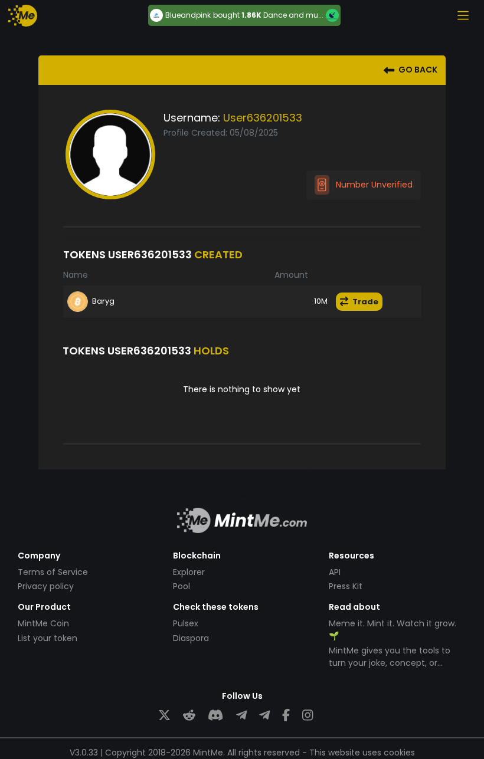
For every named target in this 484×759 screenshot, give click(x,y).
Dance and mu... (293, 15)
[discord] (215, 715)
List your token (47, 638)
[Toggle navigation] (463, 15)
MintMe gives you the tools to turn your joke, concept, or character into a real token (389, 663)
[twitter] (164, 715)
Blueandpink (188, 15)
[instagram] (307, 715)
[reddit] (189, 715)
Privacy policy (46, 586)
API (335, 572)
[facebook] (286, 715)
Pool (181, 586)
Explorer (189, 572)
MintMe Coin (43, 623)
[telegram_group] (241, 715)
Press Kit (345, 586)
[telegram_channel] (264, 715)
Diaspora (191, 638)
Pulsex (185, 623)
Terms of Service (53, 572)
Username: (191, 117)
